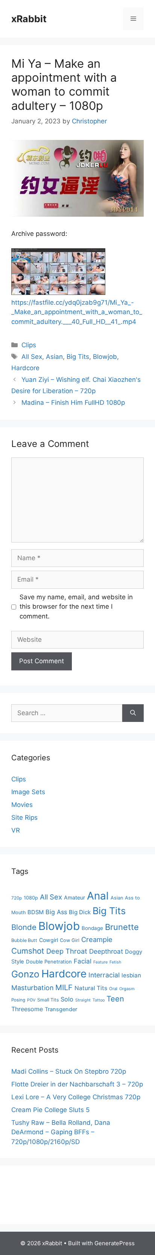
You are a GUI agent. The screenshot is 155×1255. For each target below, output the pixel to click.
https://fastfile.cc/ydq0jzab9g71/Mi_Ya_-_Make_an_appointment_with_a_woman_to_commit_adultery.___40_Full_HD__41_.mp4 (76, 312)
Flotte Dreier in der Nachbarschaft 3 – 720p (77, 1084)
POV (31, 1000)
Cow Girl (69, 940)
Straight (83, 1000)
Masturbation (32, 988)
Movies (22, 804)
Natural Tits (90, 988)
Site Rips (24, 817)
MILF (64, 987)
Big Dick (80, 912)
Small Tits (48, 1000)
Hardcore (25, 368)
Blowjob (105, 356)
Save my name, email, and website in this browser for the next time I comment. (76, 606)
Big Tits (78, 356)
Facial (82, 961)
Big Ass (56, 912)
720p (16, 898)
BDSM (35, 912)
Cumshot (27, 951)
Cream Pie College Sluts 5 (50, 1110)
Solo (67, 999)
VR (15, 830)
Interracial (104, 975)
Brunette (122, 927)
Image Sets (28, 792)
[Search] (133, 713)
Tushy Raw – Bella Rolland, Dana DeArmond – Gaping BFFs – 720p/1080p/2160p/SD (60, 1132)
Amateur (74, 897)
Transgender (61, 1009)
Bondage (92, 928)
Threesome (27, 1009)
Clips (28, 345)
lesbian (131, 975)
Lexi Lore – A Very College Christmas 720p (75, 1097)
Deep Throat (66, 951)
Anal (98, 895)
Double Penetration (49, 962)
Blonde (23, 927)
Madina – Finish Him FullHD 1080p (73, 402)
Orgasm (127, 988)
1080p (31, 898)
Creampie (96, 939)
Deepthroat (106, 951)
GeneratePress (114, 1243)
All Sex (31, 356)
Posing (18, 1000)
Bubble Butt (24, 940)
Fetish (115, 962)
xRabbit (29, 18)
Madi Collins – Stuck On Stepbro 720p (68, 1071)
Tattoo (99, 1000)
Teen (115, 998)
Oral (113, 988)
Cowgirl (48, 940)
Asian (54, 356)
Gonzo (25, 974)
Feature (100, 962)
